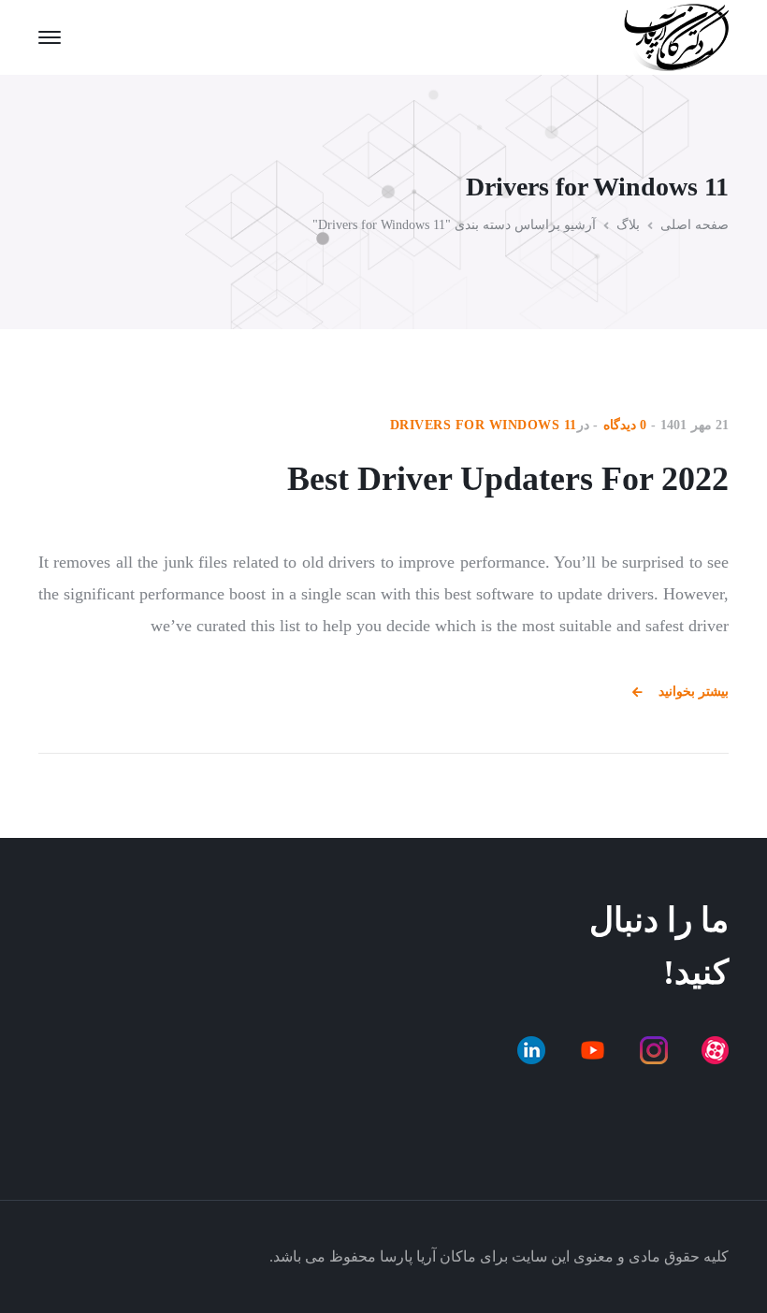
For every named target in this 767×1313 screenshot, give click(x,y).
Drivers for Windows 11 (483, 425)
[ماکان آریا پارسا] (676, 35)
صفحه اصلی (694, 225)
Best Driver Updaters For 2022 (508, 479)
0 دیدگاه (625, 425)
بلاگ (628, 225)
